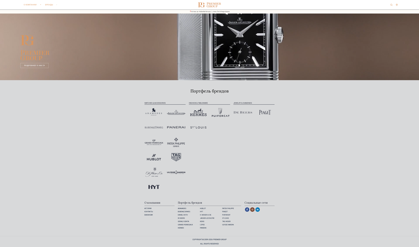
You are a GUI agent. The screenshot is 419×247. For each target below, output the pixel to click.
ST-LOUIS (225, 218)
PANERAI (203, 228)
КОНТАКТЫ (148, 212)
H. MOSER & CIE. (206, 215)
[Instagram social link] (252, 209)
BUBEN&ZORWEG (184, 212)
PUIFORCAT (226, 215)
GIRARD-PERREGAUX (185, 225)
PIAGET (225, 212)
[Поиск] (391, 5)
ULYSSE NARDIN (228, 225)
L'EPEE (202, 225)
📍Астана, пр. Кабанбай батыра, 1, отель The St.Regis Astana (210, 11)
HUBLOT (203, 208)
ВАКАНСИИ (148, 215)
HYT (201, 212)
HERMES (181, 228)
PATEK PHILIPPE (228, 208)
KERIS (202, 221)
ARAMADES (182, 208)
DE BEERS (181, 218)
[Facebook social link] (247, 209)
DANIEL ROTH (183, 215)
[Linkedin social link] (257, 209)
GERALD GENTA (183, 221)
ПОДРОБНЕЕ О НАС (33, 65)
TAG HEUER (226, 221)
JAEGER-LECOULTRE (207, 218)
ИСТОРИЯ (147, 208)
